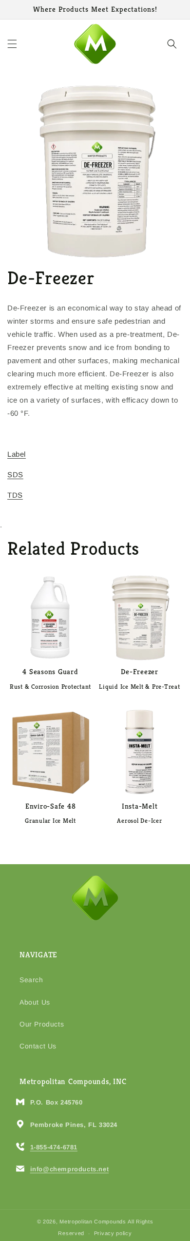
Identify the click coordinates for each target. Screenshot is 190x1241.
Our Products (41, 1024)
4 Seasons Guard (50, 671)
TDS (15, 495)
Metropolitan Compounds (92, 1221)
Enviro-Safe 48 (50, 806)
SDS (15, 474)
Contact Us (38, 1046)
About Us (34, 1002)
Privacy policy (113, 1233)
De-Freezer (139, 671)
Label (16, 454)
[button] (12, 44)
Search (31, 980)
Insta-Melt (140, 806)
